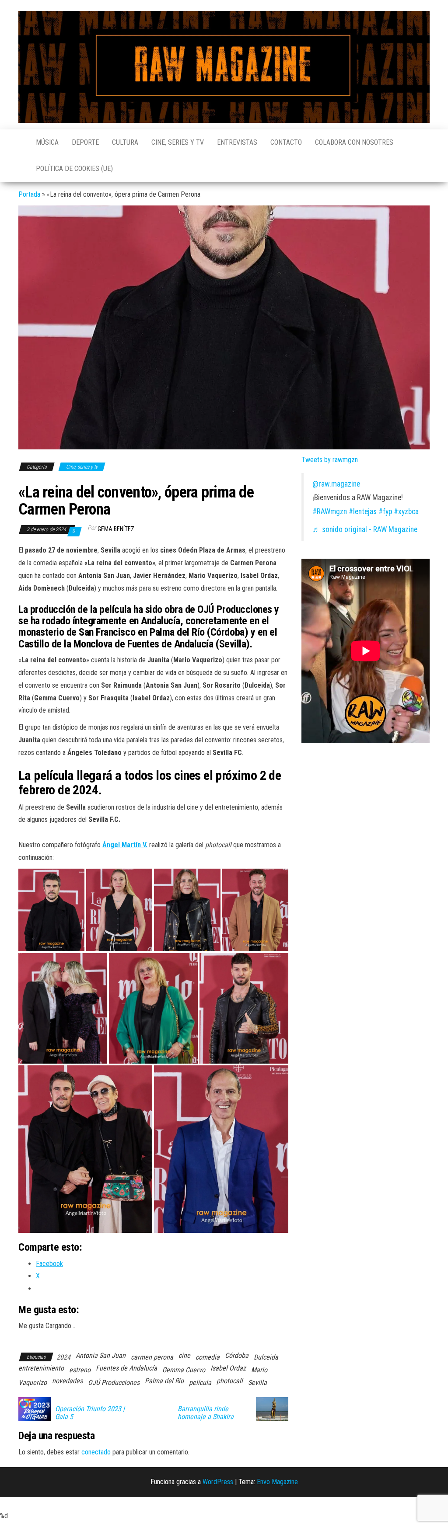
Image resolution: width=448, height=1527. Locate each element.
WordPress (218, 1482)
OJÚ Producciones (114, 1382)
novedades (67, 1381)
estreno (80, 1370)
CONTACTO (286, 142)
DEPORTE (85, 142)
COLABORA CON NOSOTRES (354, 142)
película (200, 1382)
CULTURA (125, 142)
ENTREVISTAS (237, 142)
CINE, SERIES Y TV (177, 142)
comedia (208, 1357)
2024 (63, 1357)
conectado (96, 1452)
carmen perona (152, 1357)
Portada (29, 194)
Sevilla (257, 1382)
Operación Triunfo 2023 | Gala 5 (90, 1413)
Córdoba (236, 1355)
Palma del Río (164, 1381)
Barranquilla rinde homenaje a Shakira (206, 1413)
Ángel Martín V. (124, 845)
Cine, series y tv (82, 467)
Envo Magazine (277, 1482)
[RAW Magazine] (20, 138)
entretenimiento (41, 1368)
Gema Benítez (116, 528)
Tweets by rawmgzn (329, 460)
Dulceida (266, 1357)
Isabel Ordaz (228, 1368)
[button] (51, 910)
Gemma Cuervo (183, 1370)
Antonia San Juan (101, 1355)
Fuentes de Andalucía (126, 1368)
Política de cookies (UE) (74, 168)
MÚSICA (47, 142)
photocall (230, 1381)
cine (184, 1355)
